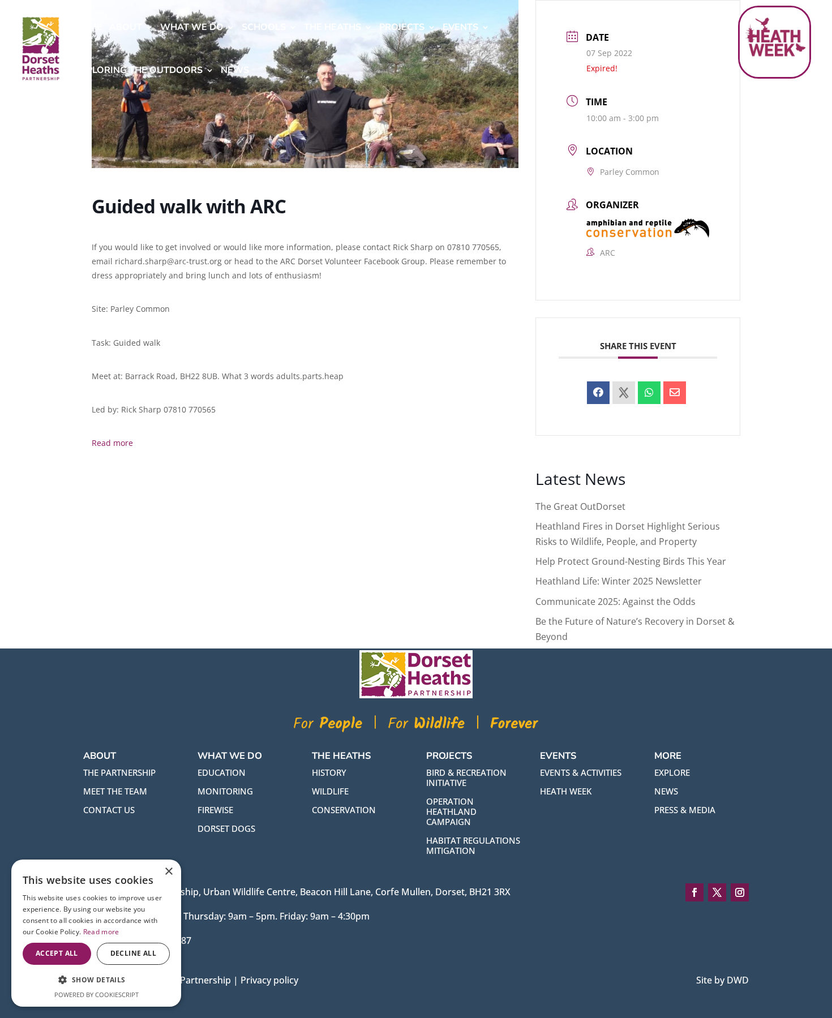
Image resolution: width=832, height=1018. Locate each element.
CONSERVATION (344, 809)
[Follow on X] (717, 892)
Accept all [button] (57, 953)
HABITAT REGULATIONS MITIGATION (473, 845)
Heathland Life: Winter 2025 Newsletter (618, 581)
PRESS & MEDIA (684, 809)
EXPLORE (672, 772)
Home (88, 27)
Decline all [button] (133, 953)
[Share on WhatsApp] (649, 392)
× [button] (168, 871)
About (125, 27)
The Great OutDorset (580, 506)
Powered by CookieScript (96, 994)
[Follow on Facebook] (694, 892)
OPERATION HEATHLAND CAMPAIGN (451, 811)
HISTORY (329, 772)
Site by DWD (722, 980)
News (235, 70)
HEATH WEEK (565, 791)
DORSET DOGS (226, 828)
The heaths (332, 27)
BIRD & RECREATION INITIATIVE (466, 777)
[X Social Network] (623, 392)
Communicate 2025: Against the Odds (615, 601)
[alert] (96, 933)
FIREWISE (215, 809)
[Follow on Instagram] (740, 892)
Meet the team (115, 791)
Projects (401, 27)
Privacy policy (269, 980)
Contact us (109, 809)
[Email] (674, 392)
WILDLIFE (330, 791)
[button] (96, 979)
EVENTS (460, 27)
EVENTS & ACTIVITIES (580, 772)
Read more (112, 442)
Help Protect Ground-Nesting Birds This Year (630, 561)
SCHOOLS (264, 27)
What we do (192, 27)
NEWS (666, 791)
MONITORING (225, 791)
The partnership (119, 772)
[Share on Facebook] (598, 392)
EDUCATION (222, 772)
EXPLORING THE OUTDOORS (139, 70)
